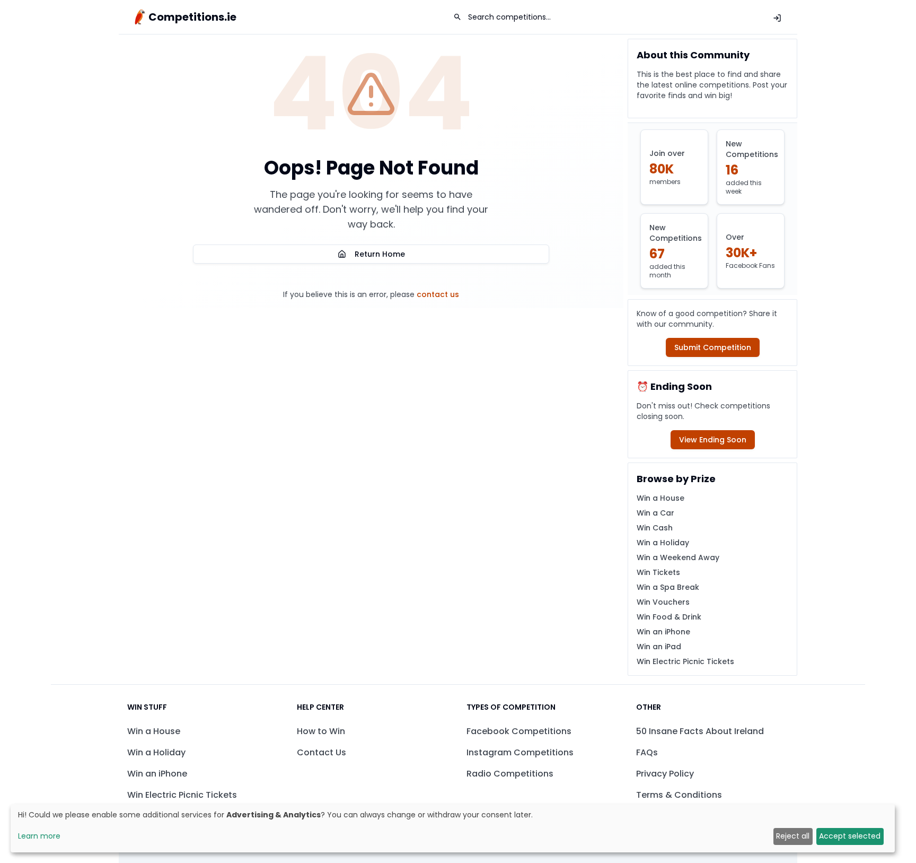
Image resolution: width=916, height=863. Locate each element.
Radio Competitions (509, 774)
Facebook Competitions (518, 731)
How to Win (321, 731)
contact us (438, 294)
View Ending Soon (712, 439)
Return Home (380, 254)
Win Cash (655, 527)
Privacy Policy (665, 774)
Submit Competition (712, 347)
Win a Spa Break (668, 587)
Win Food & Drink (669, 617)
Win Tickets (658, 572)
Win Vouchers (663, 602)
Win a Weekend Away (678, 557)
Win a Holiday (663, 542)
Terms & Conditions (679, 795)
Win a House (660, 498)
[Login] (777, 18)
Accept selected (849, 836)
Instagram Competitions (520, 752)
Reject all (792, 836)
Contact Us (321, 752)
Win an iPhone (663, 631)
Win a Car (655, 513)
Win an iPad (659, 646)
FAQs (647, 752)
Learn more (39, 836)
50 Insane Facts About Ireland (700, 731)
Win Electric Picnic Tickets (685, 661)
